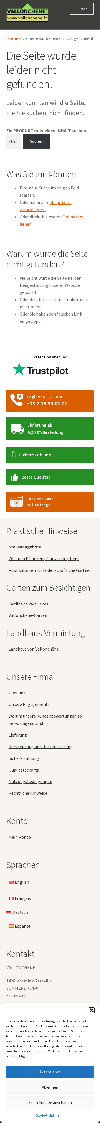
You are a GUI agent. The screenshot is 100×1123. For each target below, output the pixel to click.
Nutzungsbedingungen (30, 781)
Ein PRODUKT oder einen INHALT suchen (46, 130)
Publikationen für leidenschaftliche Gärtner (50, 570)
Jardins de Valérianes (28, 604)
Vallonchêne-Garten (28, 615)
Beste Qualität (36, 477)
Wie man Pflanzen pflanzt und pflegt (44, 558)
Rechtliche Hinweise (28, 793)
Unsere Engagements (29, 704)
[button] (91, 1010)
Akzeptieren (50, 1072)
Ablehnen (50, 1087)
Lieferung (18, 735)
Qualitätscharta (24, 770)
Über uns (17, 692)
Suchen (37, 141)
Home (12, 38)
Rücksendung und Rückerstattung (41, 746)
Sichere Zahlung (35, 454)
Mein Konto (20, 837)
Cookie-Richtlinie (47, 1115)
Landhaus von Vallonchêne (34, 649)
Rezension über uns (50, 356)
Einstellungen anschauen (50, 1102)
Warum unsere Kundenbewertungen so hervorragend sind (45, 719)
